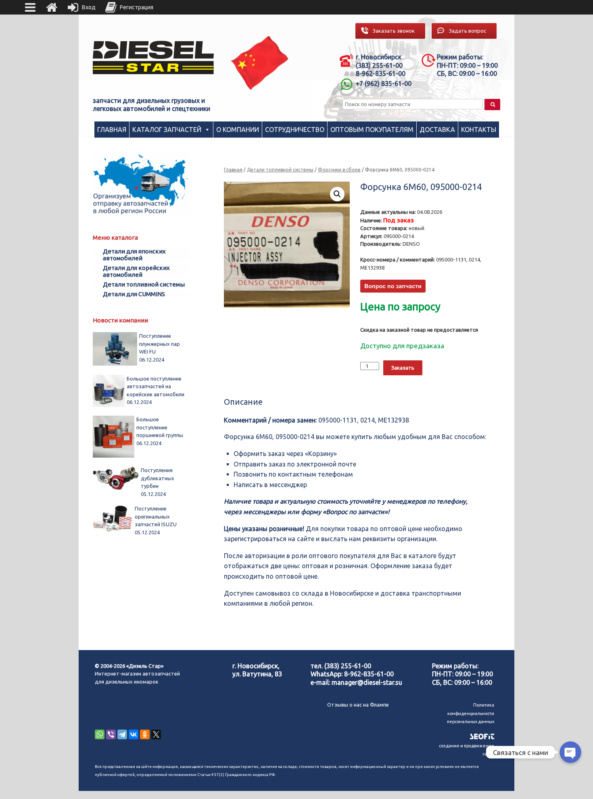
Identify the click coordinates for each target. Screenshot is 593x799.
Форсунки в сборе (339, 169)
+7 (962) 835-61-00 (383, 83)
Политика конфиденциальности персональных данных (470, 713)
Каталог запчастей (166, 129)
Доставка (437, 129)
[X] (156, 734)
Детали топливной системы (280, 169)
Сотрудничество (294, 129)
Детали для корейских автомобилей (136, 271)
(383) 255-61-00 (347, 665)
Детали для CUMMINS (134, 294)
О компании (237, 129)
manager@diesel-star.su (367, 682)
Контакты (478, 129)
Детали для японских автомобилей (134, 254)
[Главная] (52, 7)
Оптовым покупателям (371, 129)
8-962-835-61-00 (369, 674)
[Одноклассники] (145, 734)
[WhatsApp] (99, 734)
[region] (259, 63)
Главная (111, 129)
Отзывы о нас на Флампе (358, 704)
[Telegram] (122, 734)
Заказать (402, 367)
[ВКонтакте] (133, 734)
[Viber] (111, 734)
